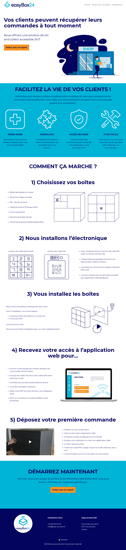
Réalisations (117, 5)
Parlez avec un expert (101, 5)
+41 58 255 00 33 (54, 524)
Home (87, 5)
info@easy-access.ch (56, 527)
